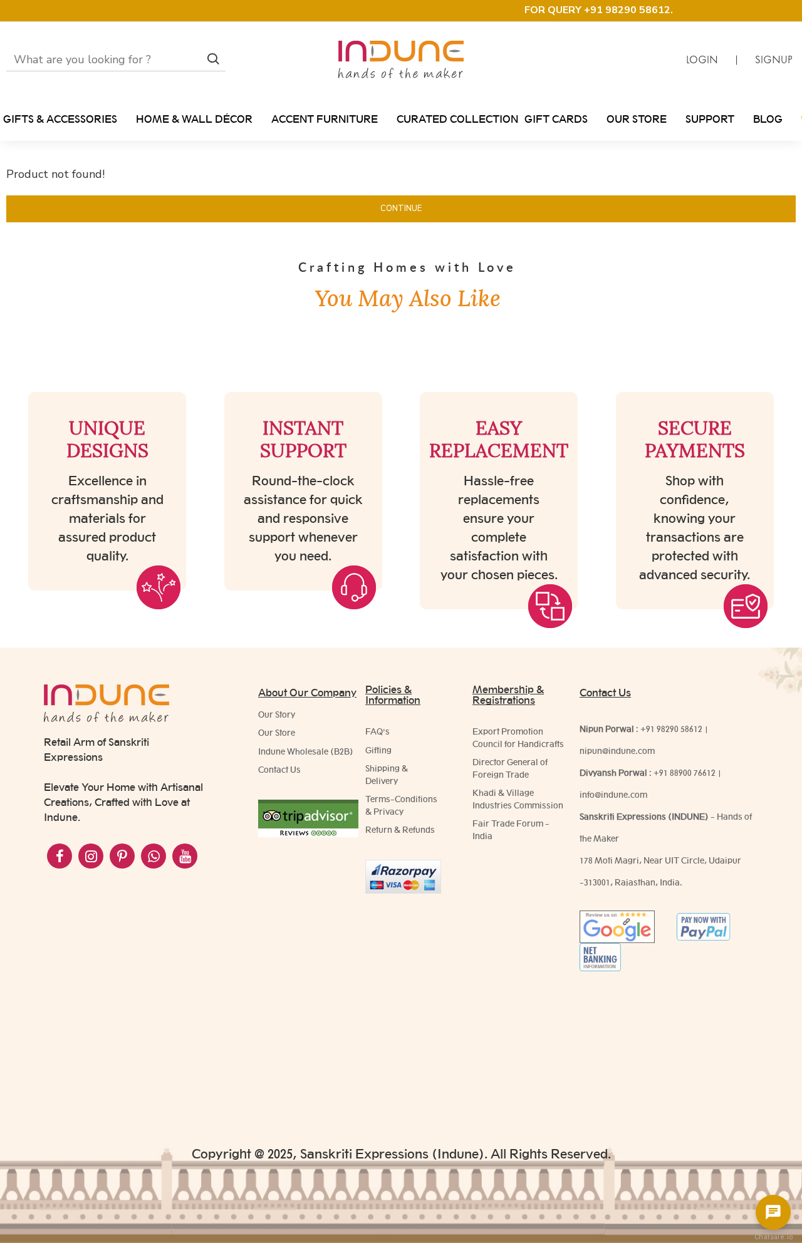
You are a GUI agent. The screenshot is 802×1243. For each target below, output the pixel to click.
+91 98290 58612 (671, 729)
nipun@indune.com (617, 751)
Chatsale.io (773, 1237)
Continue (401, 208)
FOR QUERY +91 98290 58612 (597, 10)
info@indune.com (613, 795)
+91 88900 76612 (685, 773)
